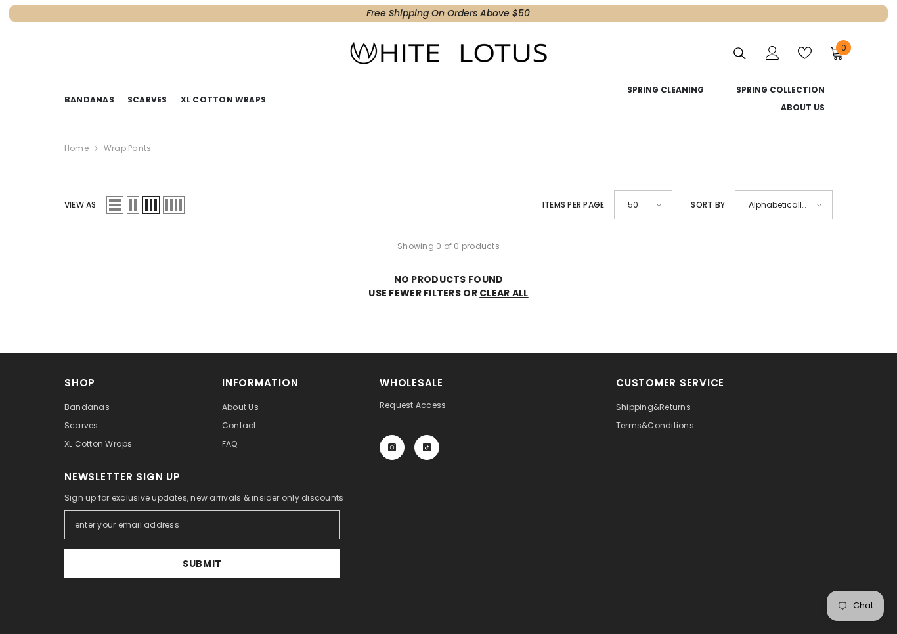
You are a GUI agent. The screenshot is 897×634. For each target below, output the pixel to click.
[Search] (739, 53)
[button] (114, 205)
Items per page (573, 204)
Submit (202, 563)
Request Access (413, 405)
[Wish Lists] (805, 53)
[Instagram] (392, 447)
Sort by (708, 204)
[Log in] (772, 53)
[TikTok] (426, 447)
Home (76, 148)
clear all (504, 293)
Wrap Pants (127, 148)
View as (80, 204)
